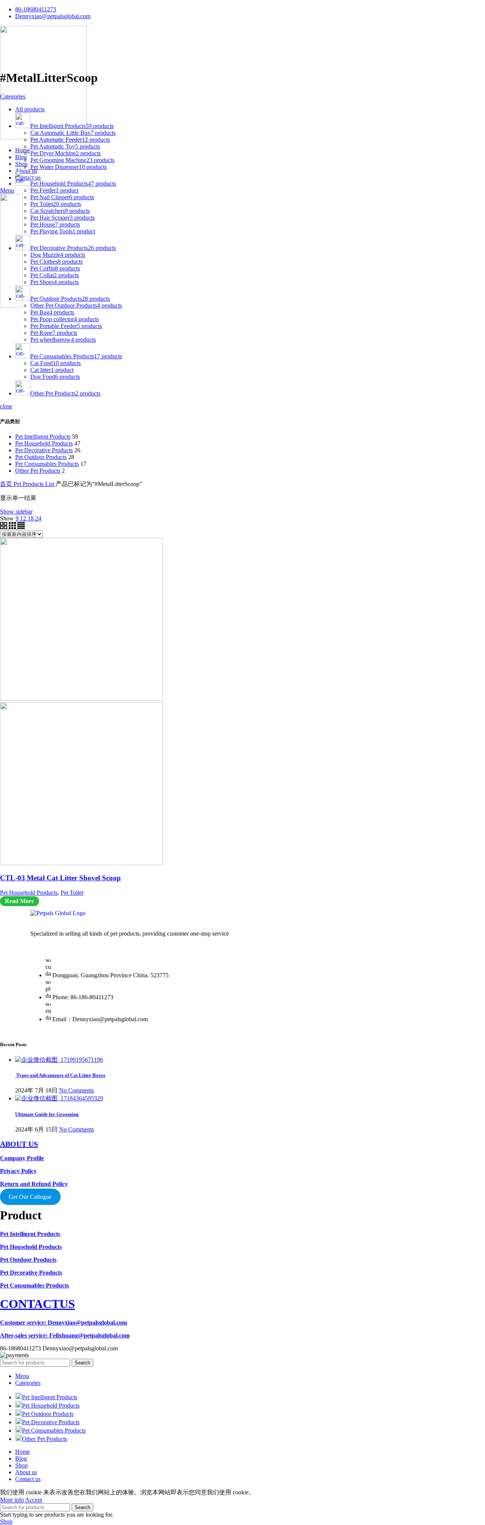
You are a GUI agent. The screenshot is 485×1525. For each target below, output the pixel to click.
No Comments (76, 1090)
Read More (19, 901)
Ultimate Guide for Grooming (47, 1114)
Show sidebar (16, 511)
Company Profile (22, 1158)
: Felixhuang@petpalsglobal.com (65, 1335)
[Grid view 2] (4, 527)
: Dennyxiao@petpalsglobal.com (63, 1322)
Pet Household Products (44, 443)
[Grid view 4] (21, 527)
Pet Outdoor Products (41, 457)
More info (12, 1500)
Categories (12, 96)
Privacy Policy (18, 1171)
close (6, 406)
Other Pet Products (37, 470)
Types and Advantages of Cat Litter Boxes (60, 1075)
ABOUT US (19, 1144)
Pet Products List (35, 484)
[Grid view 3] (13, 527)
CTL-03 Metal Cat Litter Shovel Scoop (60, 878)
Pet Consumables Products (47, 464)
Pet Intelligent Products (42, 436)
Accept (33, 1500)
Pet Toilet (72, 892)
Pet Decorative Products (44, 450)
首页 (7, 484)
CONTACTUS (37, 1304)
